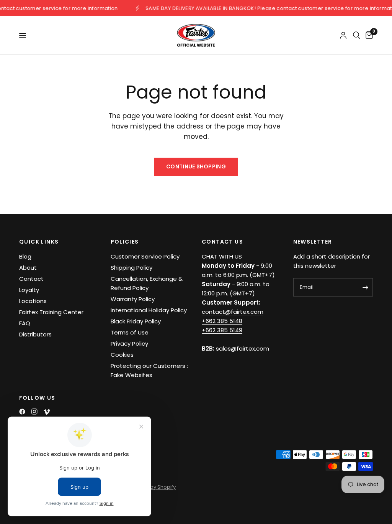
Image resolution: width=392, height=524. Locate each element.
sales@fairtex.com (242, 348)
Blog (25, 256)
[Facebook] (22, 412)
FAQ (24, 323)
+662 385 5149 (222, 330)
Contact (31, 279)
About (28, 268)
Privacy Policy (129, 343)
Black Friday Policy (136, 321)
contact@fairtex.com (232, 312)
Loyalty (29, 290)
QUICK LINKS (39, 241)
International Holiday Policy (149, 310)
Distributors (35, 334)
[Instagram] (34, 412)
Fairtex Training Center (51, 312)
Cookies (122, 355)
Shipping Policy (131, 268)
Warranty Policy (133, 299)
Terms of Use (130, 332)
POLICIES (125, 241)
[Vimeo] (47, 412)
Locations (33, 301)
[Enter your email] (365, 287)
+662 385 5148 (222, 321)
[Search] (356, 35)
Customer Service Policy (145, 256)
